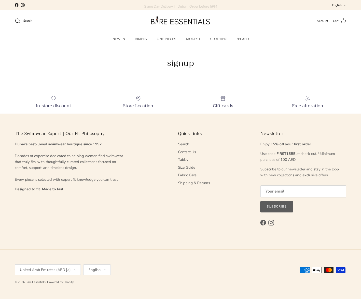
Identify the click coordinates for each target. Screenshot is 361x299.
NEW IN (118, 38)
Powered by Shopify (60, 282)
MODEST (193, 38)
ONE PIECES (166, 38)
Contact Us (187, 152)
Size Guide (186, 167)
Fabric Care (187, 175)
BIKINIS (141, 38)
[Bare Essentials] (180, 21)
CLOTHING (218, 38)
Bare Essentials (36, 282)
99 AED (243, 38)
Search (183, 144)
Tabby (183, 159)
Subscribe (277, 206)
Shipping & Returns (194, 182)
